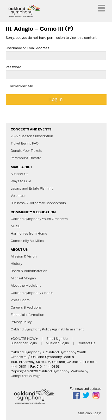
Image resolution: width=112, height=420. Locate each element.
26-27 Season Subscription (32, 136)
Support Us (19, 174)
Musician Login (57, 343)
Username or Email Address (27, 48)
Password (13, 67)
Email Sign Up (57, 339)
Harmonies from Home (29, 233)
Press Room (20, 300)
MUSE (15, 226)
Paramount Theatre (26, 158)
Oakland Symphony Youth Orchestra (39, 219)
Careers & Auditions (26, 307)
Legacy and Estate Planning (32, 188)
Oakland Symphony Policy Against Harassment (47, 329)
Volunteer (18, 196)
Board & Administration (29, 271)
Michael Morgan (23, 278)
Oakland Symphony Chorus (32, 293)
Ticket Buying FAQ (25, 143)
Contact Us (86, 343)
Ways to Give (21, 181)
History (16, 264)
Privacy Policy (21, 322)
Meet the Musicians (26, 285)
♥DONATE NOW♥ (24, 339)
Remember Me (21, 86)
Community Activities (27, 241)
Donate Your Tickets (26, 151)
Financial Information (27, 315)
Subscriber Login (24, 343)
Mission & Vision (24, 256)
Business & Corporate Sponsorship (38, 203)
